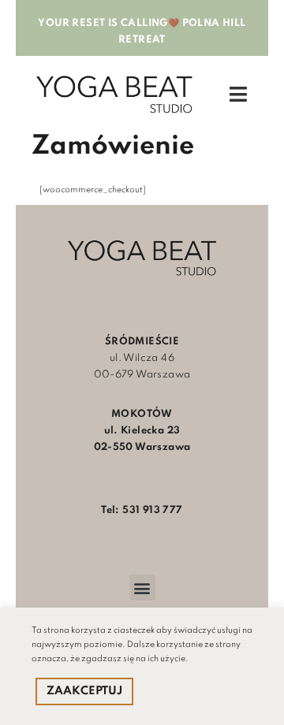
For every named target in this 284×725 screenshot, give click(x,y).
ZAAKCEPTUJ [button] (84, 691)
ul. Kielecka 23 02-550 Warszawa (142, 430)
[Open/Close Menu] (238, 94)
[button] (142, 587)
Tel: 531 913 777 (141, 510)
